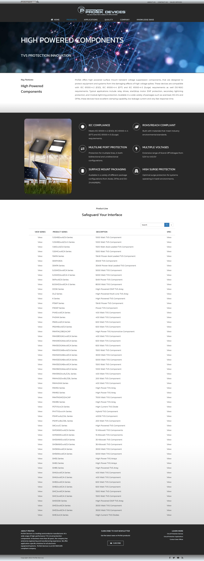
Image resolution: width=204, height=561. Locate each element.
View (40, 237)
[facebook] (169, 558)
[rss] (182, 558)
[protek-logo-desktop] (102, 7)
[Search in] (171, 225)
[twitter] (174, 558)
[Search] (166, 225)
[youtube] (178, 558)
